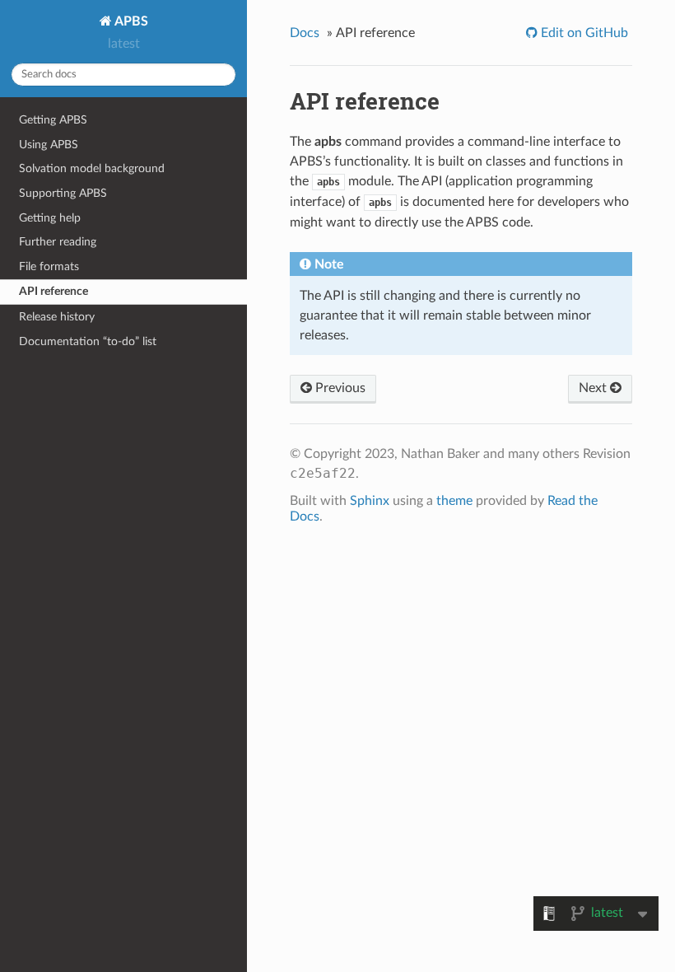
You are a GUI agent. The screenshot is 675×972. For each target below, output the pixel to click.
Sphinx (369, 500)
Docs (304, 33)
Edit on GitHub (583, 33)
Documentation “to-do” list (87, 341)
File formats (49, 266)
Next (594, 388)
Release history (57, 317)
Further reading (57, 242)
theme (454, 500)
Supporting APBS (63, 193)
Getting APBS (53, 120)
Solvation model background (92, 168)
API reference (53, 291)
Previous (338, 388)
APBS (130, 21)
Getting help (50, 218)
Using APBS (48, 144)
